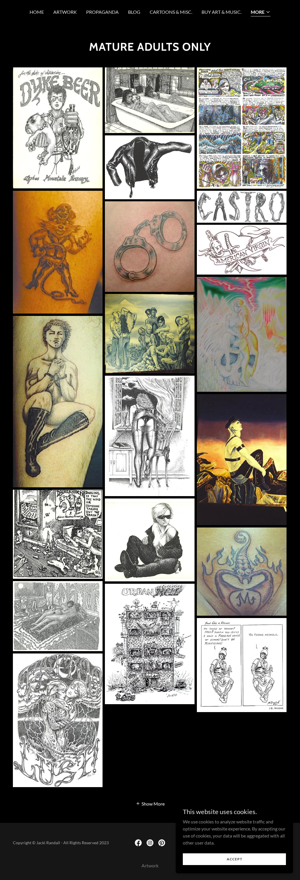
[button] (260, 12)
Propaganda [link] (102, 12)
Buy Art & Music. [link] (221, 12)
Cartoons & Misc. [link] (171, 12)
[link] (138, 843)
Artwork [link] (65, 12)
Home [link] (37, 12)
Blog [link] (134, 12)
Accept (234, 859)
